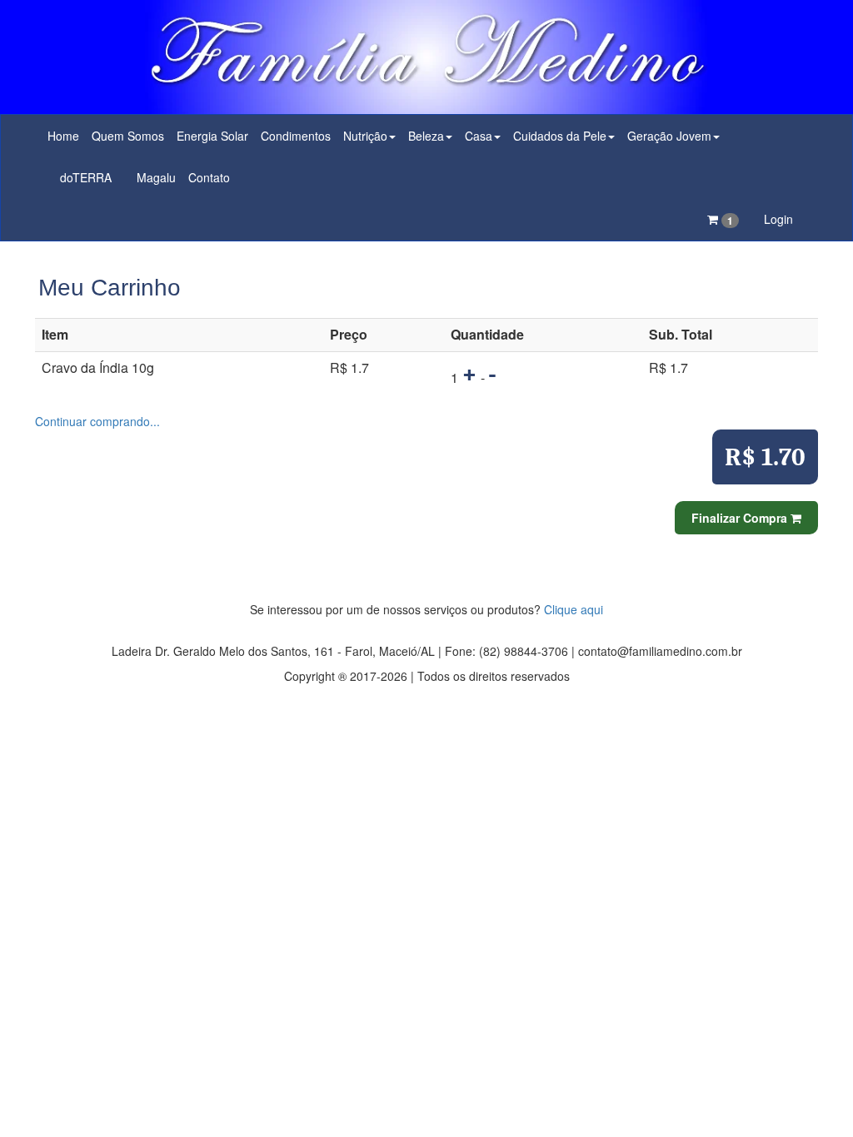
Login (778, 219)
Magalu (156, 177)
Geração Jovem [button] (669, 135)
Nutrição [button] (365, 135)
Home (63, 135)
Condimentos (296, 135)
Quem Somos (128, 135)
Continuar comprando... (97, 421)
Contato (209, 177)
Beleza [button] (426, 135)
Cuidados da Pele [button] (559, 135)
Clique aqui (573, 609)
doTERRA (86, 177)
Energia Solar (212, 135)
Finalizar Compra (741, 517)
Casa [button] (478, 135)
